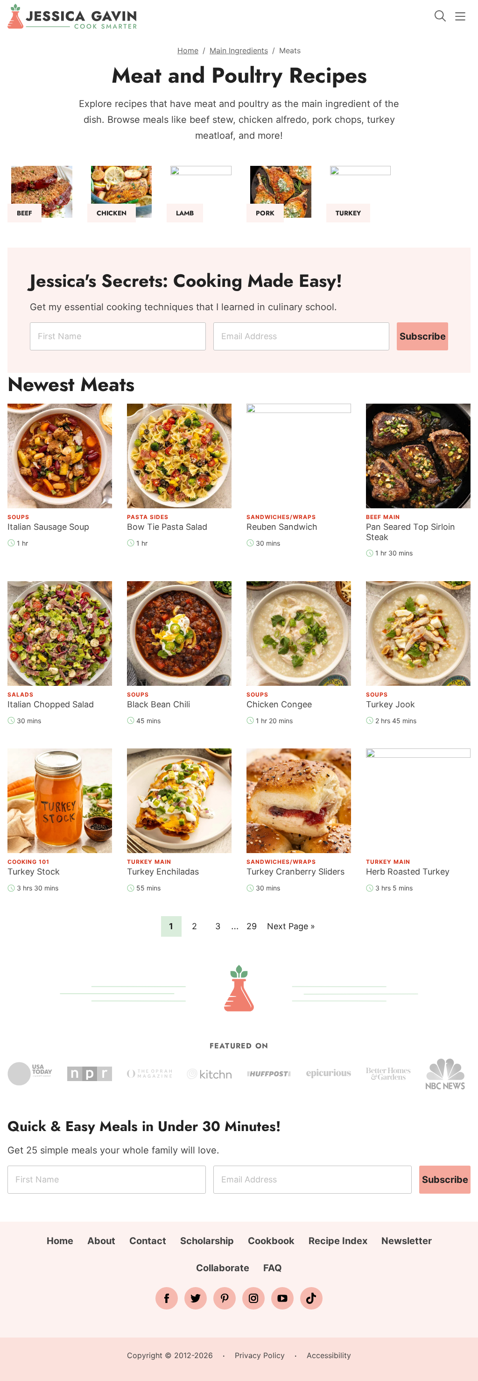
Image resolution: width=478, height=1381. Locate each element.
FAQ (272, 1268)
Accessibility (329, 1355)
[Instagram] (253, 1298)
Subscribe (423, 336)
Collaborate (222, 1268)
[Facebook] (166, 1298)
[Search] (440, 16)
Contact (147, 1240)
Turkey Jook (390, 704)
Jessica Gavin (72, 16)
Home (187, 50)
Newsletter (406, 1240)
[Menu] (460, 16)
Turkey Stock (33, 871)
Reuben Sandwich (281, 527)
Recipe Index (338, 1240)
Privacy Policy (260, 1355)
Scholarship (207, 1240)
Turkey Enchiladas (163, 871)
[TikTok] (311, 1298)
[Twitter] (195, 1298)
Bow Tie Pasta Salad (167, 527)
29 (254, 926)
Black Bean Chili (158, 704)
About (101, 1240)
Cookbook (271, 1240)
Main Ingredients (239, 50)
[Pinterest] (224, 1298)
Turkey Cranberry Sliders (295, 871)
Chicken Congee (279, 704)
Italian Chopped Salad (50, 704)
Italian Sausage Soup (48, 527)
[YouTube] (282, 1298)
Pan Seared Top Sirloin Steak (410, 532)
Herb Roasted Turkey (408, 871)
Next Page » (291, 929)
